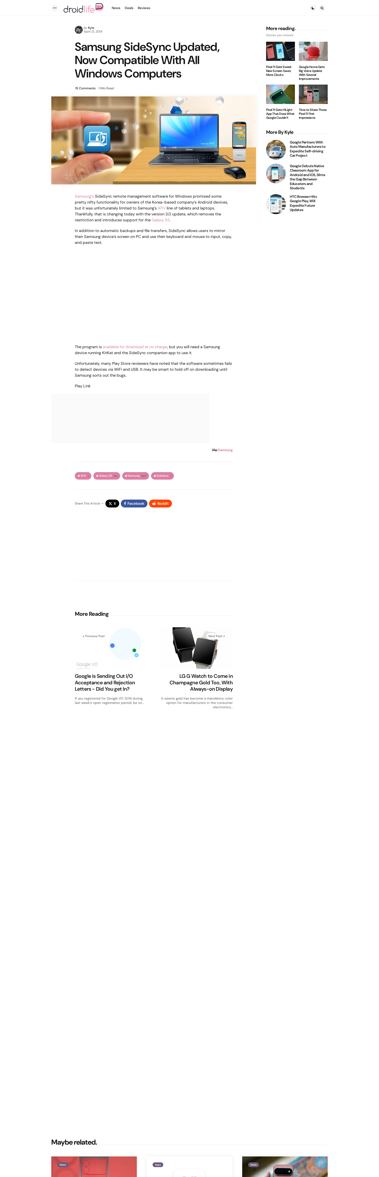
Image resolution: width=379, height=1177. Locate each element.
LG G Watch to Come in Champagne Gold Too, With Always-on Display (201, 682)
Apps (158, 1164)
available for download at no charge (135, 346)
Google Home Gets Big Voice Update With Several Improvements (312, 73)
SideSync (164, 476)
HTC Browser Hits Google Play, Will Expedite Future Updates (303, 203)
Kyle (91, 28)
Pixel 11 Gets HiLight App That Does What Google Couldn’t (280, 114)
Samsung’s (84, 196)
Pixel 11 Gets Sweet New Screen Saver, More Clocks (279, 71)
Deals (253, 1164)
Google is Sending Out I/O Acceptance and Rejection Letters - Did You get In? (105, 682)
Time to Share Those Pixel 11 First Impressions (313, 114)
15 (85, 88)
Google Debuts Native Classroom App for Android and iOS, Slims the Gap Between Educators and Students (307, 177)
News (63, 1164)
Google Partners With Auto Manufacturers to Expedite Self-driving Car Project (308, 149)
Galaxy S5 (161, 220)
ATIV (162, 208)
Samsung (225, 450)
